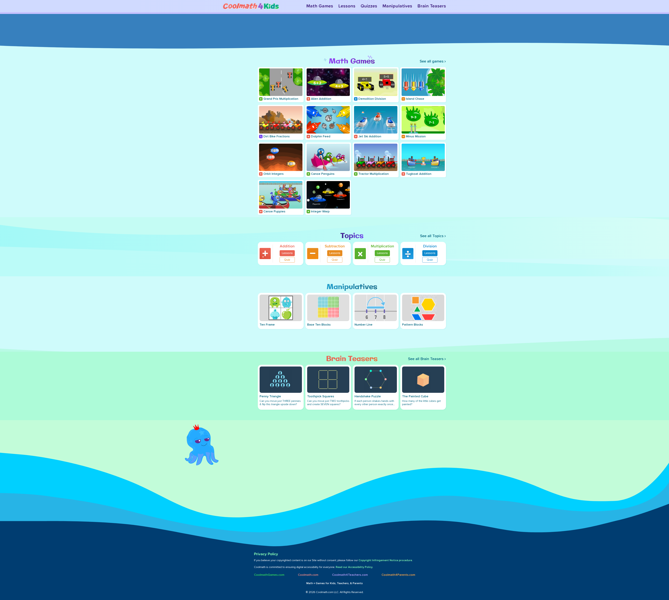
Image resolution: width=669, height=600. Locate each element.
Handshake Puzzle (368, 396)
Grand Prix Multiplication (280, 98)
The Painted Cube (415, 396)
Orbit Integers (273, 174)
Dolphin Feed (320, 136)
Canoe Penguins (322, 174)
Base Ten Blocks (319, 324)
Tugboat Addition (418, 174)
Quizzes (369, 6)
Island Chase (415, 98)
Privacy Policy (266, 554)
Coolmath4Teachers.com (350, 574)
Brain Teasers (431, 6)
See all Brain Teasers (426, 359)
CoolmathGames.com (269, 574)
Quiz (287, 259)
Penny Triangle (270, 396)
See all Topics (432, 236)
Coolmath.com (308, 574)
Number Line (363, 324)
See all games (432, 61)
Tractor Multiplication (373, 174)
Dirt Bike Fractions (276, 136)
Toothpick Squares (320, 396)
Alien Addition (321, 98)
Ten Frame (267, 324)
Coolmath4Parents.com (398, 574)
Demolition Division (372, 98)
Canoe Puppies (274, 211)
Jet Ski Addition (369, 136)
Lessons (346, 6)
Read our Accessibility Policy (354, 567)
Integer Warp (320, 211)
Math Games (319, 6)
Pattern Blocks (412, 324)
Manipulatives (397, 6)
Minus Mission (416, 136)
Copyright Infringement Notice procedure (385, 560)
